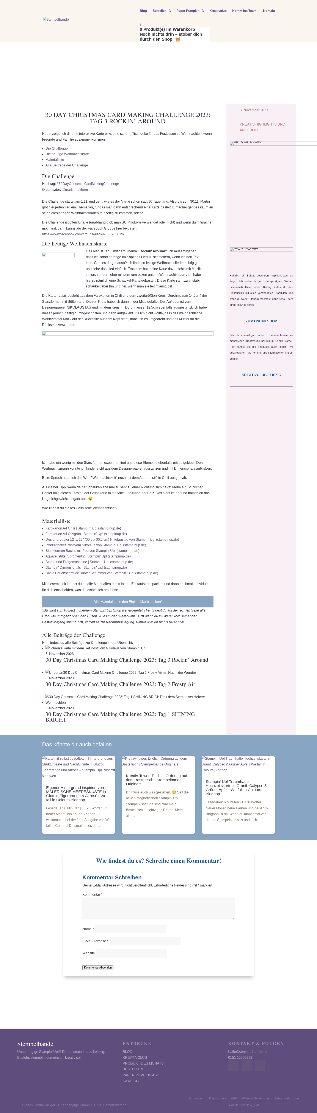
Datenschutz (217, 1098)
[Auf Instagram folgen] (247, 1065)
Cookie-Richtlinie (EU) (244, 1105)
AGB (234, 1098)
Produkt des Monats (143, 1063)
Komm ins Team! (244, 10)
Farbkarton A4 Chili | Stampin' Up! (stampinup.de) (83, 528)
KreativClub (135, 1057)
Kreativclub (218, 10)
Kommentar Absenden (98, 967)
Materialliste (55, 159)
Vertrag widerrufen (286, 1098)
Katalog (131, 1081)
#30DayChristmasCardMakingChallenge (88, 184)
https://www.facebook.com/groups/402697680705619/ (83, 234)
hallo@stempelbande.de (248, 1051)
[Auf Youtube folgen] (260, 1065)
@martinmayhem (75, 189)
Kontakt (269, 10)
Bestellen (159, 10)
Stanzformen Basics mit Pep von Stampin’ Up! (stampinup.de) (92, 551)
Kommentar (92, 894)
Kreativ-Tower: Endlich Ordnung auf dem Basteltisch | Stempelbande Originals (156, 780)
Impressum (196, 1098)
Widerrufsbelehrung (255, 1098)
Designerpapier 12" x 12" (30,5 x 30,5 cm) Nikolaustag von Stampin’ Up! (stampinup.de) (112, 539)
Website (88, 953)
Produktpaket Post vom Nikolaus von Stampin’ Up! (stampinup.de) (96, 545)
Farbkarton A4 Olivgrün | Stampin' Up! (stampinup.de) (86, 534)
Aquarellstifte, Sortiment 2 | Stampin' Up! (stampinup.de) (88, 556)
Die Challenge (57, 148)
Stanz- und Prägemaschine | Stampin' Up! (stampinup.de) (89, 562)
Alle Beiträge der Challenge (67, 165)
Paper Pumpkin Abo (141, 1075)
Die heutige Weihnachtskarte (68, 154)
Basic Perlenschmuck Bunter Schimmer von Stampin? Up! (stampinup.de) (102, 573)
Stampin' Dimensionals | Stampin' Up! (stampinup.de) (86, 567)
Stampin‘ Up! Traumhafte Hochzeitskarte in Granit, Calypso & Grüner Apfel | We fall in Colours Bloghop (236, 787)
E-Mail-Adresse (95, 941)
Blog (143, 10)
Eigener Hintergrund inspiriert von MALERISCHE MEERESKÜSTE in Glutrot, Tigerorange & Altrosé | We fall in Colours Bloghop (76, 793)
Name (88, 929)
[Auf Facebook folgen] (233, 1065)
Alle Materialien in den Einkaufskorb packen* (128, 602)
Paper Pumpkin (187, 10)
